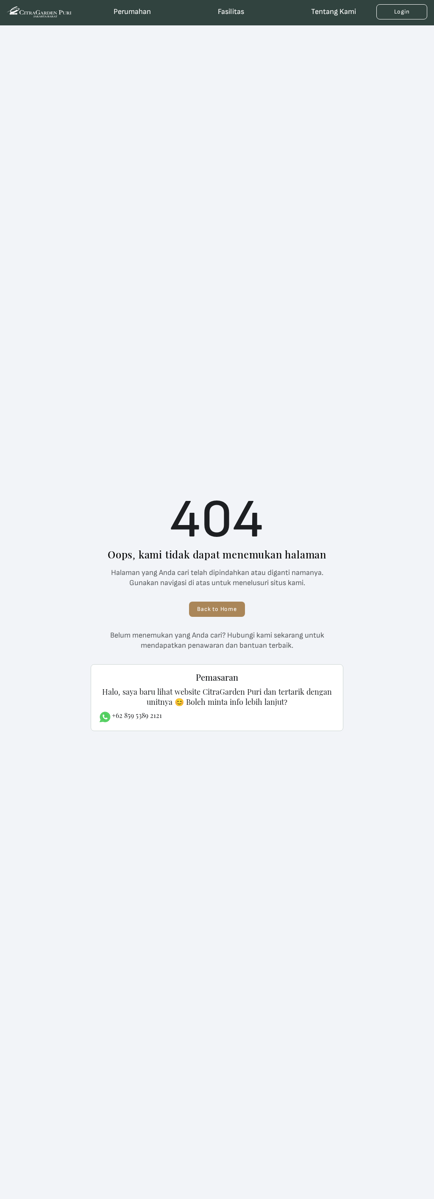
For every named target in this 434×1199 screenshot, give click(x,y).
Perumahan (132, 11)
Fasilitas (231, 11)
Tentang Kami (333, 11)
